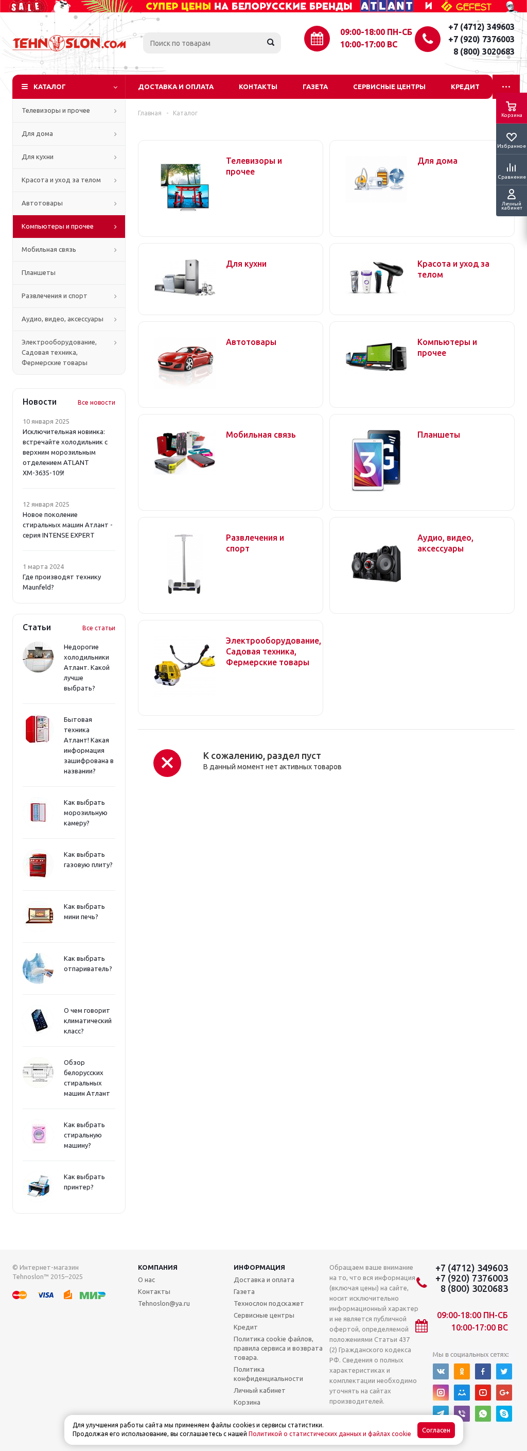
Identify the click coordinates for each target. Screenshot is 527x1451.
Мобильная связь (49, 249)
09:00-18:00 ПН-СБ (376, 32)
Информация (259, 1267)
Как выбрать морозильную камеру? (86, 812)
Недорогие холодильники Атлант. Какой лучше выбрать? (87, 667)
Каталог (49, 86)
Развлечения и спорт (54, 295)
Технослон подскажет (269, 1303)
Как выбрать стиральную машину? (84, 1135)
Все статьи (98, 628)
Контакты (258, 86)
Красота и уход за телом (61, 179)
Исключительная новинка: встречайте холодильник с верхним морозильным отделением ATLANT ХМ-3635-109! (65, 452)
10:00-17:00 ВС (368, 44)
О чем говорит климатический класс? (88, 1020)
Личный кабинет (260, 1390)
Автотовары (42, 202)
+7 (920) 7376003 (481, 39)
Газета (315, 86)
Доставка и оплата (176, 86)
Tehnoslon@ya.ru (164, 1303)
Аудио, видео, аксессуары (62, 318)
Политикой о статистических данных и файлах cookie (330, 1433)
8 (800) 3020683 (484, 51)
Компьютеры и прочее (58, 226)
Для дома (37, 133)
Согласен (436, 1430)
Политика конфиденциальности (268, 1374)
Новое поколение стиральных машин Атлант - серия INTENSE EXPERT (68, 525)
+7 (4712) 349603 (481, 26)
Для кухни (38, 156)
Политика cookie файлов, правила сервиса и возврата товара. (278, 1348)
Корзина (247, 1402)
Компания (158, 1267)
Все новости (96, 402)
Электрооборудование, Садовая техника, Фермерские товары (59, 352)
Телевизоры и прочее (56, 110)
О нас (146, 1279)
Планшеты (39, 272)
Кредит (465, 86)
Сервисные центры (389, 86)
